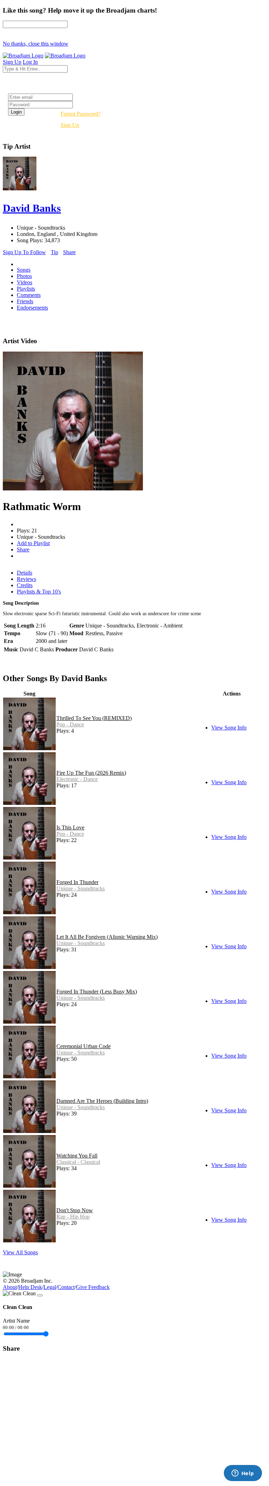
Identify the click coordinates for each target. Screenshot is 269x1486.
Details (24, 573)
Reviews (26, 579)
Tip (54, 252)
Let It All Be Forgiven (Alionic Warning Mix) (107, 937)
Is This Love (70, 827)
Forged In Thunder (77, 882)
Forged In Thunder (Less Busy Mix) (96, 992)
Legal (49, 1287)
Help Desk (30, 1287)
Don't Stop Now (74, 1210)
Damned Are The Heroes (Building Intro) (102, 1101)
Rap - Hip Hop (73, 1217)
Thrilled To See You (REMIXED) (94, 718)
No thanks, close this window (35, 44)
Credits (25, 585)
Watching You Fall (76, 1156)
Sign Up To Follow (24, 252)
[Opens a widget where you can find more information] (242, 1473)
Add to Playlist (33, 543)
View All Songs (20, 1252)
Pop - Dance (70, 724)
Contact (66, 1287)
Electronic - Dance (77, 779)
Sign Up (70, 125)
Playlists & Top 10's (39, 592)
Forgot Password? (81, 114)
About (10, 1287)
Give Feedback (93, 1287)
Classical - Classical (78, 1162)
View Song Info (229, 728)
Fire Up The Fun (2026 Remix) (91, 773)
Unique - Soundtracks (80, 888)
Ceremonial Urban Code (83, 1046)
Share (69, 252)
